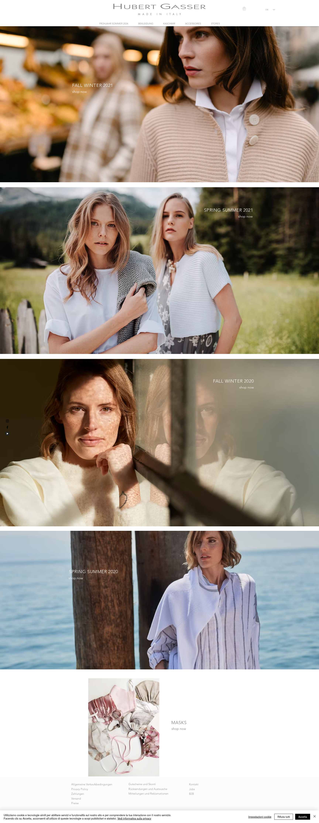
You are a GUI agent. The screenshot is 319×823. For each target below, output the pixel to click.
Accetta (302, 817)
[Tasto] (159, 104)
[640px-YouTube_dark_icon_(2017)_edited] (7, 434)
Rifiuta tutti (283, 817)
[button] (244, 8)
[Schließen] (314, 816)
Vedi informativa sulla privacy (134, 818)
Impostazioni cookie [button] (259, 817)
